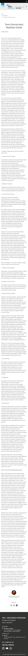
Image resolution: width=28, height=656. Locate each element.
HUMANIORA (5, 15)
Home (2, 14)
